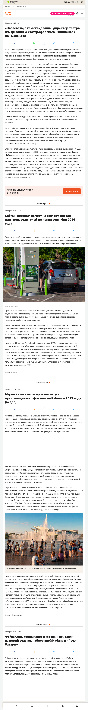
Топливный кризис (11, 372)
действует (55, 325)
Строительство (17, 615)
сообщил (48, 155)
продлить (9, 346)
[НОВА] (62, 13)
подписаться (72, 191)
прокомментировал (13, 56)
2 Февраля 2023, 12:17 (12, 23)
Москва (19, 7)
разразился (56, 67)
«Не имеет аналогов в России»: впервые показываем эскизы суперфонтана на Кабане (41, 568)
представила (24, 416)
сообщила (50, 243)
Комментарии (44, 204)
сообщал (18, 467)
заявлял (65, 582)
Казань (7, 615)
